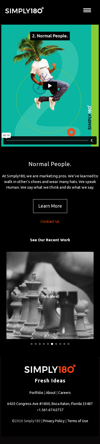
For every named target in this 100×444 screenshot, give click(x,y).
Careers (64, 393)
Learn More (50, 205)
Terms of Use (77, 421)
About (51, 393)
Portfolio (36, 393)
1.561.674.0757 (51, 410)
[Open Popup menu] (87, 10)
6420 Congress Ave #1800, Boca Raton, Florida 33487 (50, 404)
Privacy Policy (54, 421)
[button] (31, 344)
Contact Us (50, 221)
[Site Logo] (24, 10)
